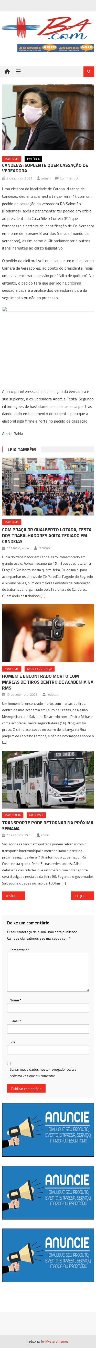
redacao (44, 548)
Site (13, 1042)
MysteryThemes (57, 1341)
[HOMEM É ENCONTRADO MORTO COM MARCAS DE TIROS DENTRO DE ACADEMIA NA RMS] (48, 633)
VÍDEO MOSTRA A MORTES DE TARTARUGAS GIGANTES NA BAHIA (17, 896)
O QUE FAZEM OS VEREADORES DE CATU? (84, 896)
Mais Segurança (39, 668)
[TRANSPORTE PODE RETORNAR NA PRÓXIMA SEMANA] (48, 780)
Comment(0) (69, 178)
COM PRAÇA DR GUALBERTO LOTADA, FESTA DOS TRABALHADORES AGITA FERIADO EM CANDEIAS (47, 535)
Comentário (20, 949)
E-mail (16, 1021)
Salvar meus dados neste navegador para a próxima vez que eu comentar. (43, 1072)
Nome (15, 1000)
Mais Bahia (13, 815)
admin (46, 178)
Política (33, 159)
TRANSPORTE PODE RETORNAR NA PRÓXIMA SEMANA (47, 825)
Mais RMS (12, 159)
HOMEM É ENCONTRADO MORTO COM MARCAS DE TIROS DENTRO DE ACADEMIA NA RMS (47, 682)
